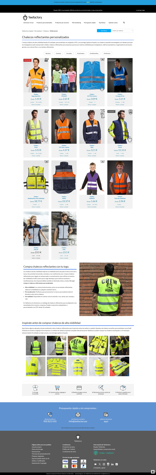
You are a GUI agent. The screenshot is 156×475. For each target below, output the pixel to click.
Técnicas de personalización (41, 454)
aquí (88, 2)
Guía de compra (37, 447)
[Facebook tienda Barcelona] (108, 464)
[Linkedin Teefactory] (112, 464)
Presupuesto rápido (90, 22)
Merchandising (76, 22)
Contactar (140, 10)
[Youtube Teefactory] (95, 464)
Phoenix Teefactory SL (63, 473)
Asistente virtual (28, 22)
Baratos (48, 53)
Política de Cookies (69, 449)
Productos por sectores (62, 22)
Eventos (58, 53)
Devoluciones (36, 451)
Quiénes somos (113, 22)
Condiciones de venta (69, 451)
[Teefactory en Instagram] (104, 464)
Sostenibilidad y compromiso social (104, 449)
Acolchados (80, 53)
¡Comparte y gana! (99, 468)
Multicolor (107, 53)
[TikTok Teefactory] (117, 464)
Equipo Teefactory (99, 447)
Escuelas (69, 53)
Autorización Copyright (39, 463)
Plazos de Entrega (37, 449)
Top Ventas (102, 22)
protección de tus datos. (87, 428)
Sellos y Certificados (38, 461)
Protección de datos (69, 447)
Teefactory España (50, 473)
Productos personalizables (44, 22)
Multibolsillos (94, 53)
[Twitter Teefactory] (100, 464)
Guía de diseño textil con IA (40, 458)
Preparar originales (38, 456)
